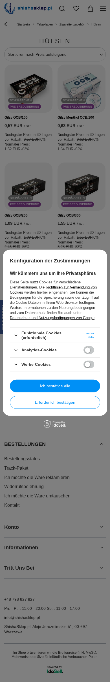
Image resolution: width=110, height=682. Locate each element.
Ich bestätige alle (55, 386)
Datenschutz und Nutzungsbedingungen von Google (52, 318)
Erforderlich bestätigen (55, 402)
